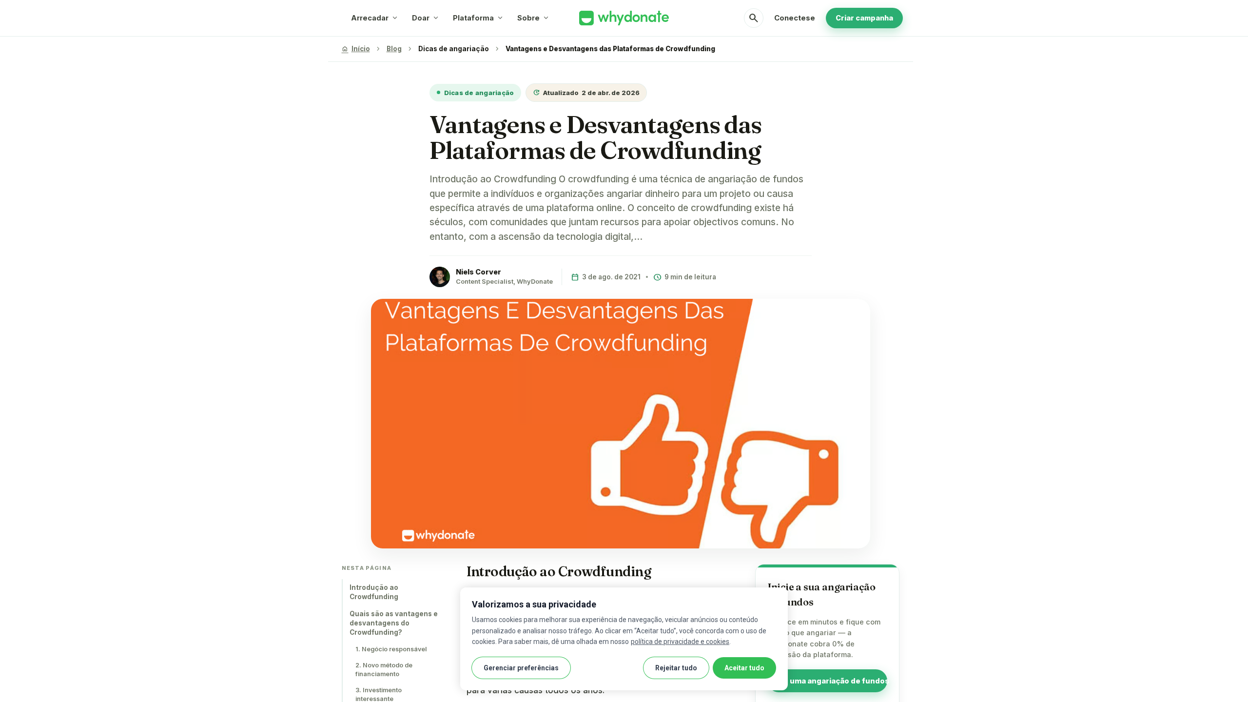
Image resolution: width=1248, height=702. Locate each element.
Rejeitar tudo (676, 668)
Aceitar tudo (744, 668)
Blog (394, 49)
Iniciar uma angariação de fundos (827, 680)
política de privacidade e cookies (680, 641)
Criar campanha (864, 18)
